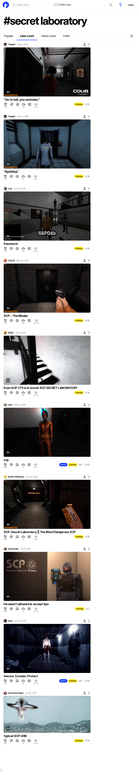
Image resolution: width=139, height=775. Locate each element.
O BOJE (11, 261)
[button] (132, 36)
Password (11, 243)
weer (10, 405)
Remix (63, 465)
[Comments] (17, 104)
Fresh (66, 36)
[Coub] (6, 5)
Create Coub (65, 4)
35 (87, 537)
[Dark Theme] (111, 5)
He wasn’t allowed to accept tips (26, 604)
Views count (48, 36)
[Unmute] (8, 92)
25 (87, 320)
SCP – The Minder (16, 316)
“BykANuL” (11, 171)
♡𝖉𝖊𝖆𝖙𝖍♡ (11, 44)
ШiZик (11, 333)
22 (87, 104)
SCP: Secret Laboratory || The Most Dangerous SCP (40, 532)
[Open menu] (1, 770)
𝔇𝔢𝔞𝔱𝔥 (10, 188)
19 (87, 176)
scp (6, 460)
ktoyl (10, 621)
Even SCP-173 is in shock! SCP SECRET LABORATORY (40, 388)
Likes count (27, 36)
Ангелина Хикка (15, 693)
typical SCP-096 (15, 736)
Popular (8, 36)
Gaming (78, 104)
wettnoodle (13, 549)
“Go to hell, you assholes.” (22, 99)
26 (87, 248)
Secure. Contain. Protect (21, 676)
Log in (131, 5)
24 (87, 681)
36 (87, 740)
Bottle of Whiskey (16, 477)
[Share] (84, 44)
